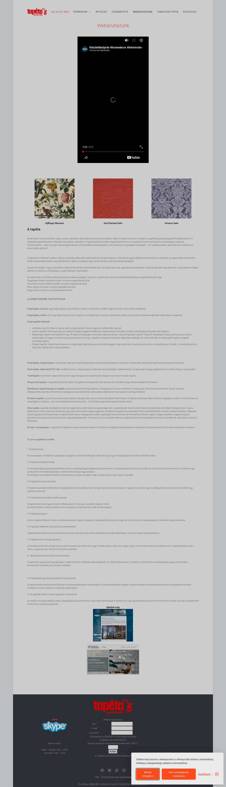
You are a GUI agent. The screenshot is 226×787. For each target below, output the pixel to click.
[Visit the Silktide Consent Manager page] (217, 774)
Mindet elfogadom (148, 774)
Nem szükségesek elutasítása (179, 774)
